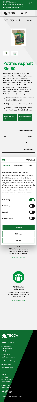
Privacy (20, 396)
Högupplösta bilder (25, 116)
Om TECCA (5, 377)
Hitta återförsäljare (9, 116)
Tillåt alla (18, 227)
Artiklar (30, 136)
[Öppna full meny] (30, 13)
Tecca (5, 19)
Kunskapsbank (6, 379)
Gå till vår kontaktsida (18, 300)
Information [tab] (18, 165)
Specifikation (28, 149)
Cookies (14, 396)
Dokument (29, 143)
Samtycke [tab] (6, 165)
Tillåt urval (18, 234)
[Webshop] (25, 13)
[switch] (32, 206)
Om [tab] (30, 165)
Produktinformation (26, 130)
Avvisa (18, 240)
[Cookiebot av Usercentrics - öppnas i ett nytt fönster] (26, 160)
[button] (31, 3)
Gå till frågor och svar (18, 257)
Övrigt (18, 19)
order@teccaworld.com (9, 351)
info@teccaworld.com (8, 357)
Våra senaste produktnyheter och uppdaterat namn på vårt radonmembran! (13, 4)
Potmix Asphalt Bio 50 (25, 20)
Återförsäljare (5, 381)
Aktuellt (4, 375)
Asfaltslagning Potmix (11, 20)
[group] (31, 3)
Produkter (12, 19)
